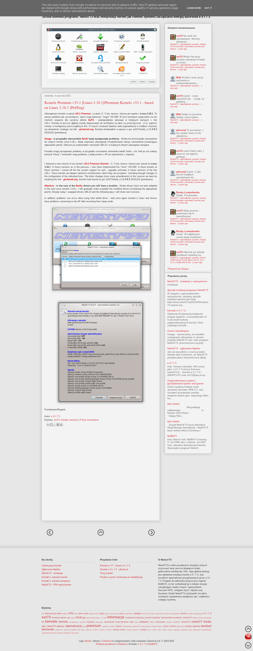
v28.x (154, 630)
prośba (112, 626)
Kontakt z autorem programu (56, 581)
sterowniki (48, 629)
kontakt (83, 622)
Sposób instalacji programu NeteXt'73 (187, 290)
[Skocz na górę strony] (248, 629)
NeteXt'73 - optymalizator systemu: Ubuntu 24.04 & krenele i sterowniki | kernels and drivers (188, 46)
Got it (208, 8)
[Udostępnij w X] (54, 424)
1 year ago (182, 49)
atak (76, 614)
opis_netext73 (49, 626)
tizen (83, 630)
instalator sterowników (162, 617)
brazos (107, 614)
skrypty (188, 626)
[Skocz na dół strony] (248, 645)
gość (73, 618)
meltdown (144, 622)
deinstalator (175, 614)
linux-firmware (122, 622)
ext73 (57, 420)
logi (131, 622)
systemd (67, 630)
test (78, 630)
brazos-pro (115, 614)
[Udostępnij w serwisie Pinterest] (61, 424)
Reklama (122, 644)
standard (206, 626)
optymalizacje (73, 626)
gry (84, 617)
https (97, 618)
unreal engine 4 (133, 630)
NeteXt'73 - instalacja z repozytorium (187, 281)
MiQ (178, 77)
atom (80, 613)
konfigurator (74, 622)
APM (70, 613)
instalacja (129, 617)
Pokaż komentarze (89, 420)
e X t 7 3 (171, 363)
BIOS (97, 614)
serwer (173, 626)
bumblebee (128, 614)
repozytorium (146, 626)
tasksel (73, 630)
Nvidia (207, 621)
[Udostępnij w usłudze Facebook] (58, 424)
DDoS (167, 614)
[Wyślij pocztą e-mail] (48, 424)
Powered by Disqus (178, 268)
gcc (69, 617)
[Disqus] (100, 475)
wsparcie (184, 630)
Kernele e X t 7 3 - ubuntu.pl (114, 569)
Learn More (194, 8)
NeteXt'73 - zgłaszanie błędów (183, 348)
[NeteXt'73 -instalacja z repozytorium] (248, 637)
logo (136, 622)
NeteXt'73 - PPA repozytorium (56, 584)
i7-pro (104, 618)
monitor (169, 622)
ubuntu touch (119, 629)
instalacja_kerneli (143, 617)
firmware (56, 617)
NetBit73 (172, 436)
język (209, 618)
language (99, 622)
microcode (160, 622)
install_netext (197, 618)
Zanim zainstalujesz (178, 330)
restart (154, 626)
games (63, 617)
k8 (43, 622)
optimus (60, 626)
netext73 (197, 621)
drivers (184, 613)
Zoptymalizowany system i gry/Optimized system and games (185, 382)
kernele (64, 420)
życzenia (75, 633)
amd (59, 613)
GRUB (79, 617)
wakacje (176, 630)
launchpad (109, 622)
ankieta (65, 614)
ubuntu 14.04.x (105, 630)
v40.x (165, 630)
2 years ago (183, 143)
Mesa (152, 622)
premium (74, 420)
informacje (115, 617)
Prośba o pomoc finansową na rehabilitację (121, 577)
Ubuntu (87, 641)
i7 (101, 618)
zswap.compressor (64, 633)
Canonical (107, 641)
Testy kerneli (106, 573)
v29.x (159, 630)
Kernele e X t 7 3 (176, 310)
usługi (143, 629)
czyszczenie (160, 614)
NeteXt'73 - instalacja (52, 573)
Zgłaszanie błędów (51, 569)
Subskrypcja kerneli (51, 565)
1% (43, 614)
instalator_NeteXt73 (182, 617)
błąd (102, 613)
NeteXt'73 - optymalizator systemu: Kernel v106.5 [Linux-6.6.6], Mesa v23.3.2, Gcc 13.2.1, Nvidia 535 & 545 (187, 260)
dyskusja (198, 614)
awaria (91, 614)
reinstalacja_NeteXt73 (131, 626)
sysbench (59, 630)
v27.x (149, 630)
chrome (145, 614)
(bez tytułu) (173, 403)
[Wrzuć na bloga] (51, 424)
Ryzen (159, 626)
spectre (196, 626)
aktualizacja (50, 613)
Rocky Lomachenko (188, 192)
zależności (197, 630)
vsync (170, 630)
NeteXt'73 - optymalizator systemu (184, 86)
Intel (205, 618)
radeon (118, 626)
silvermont (181, 626)
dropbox (191, 614)
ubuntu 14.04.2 (92, 630)
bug (121, 613)
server (166, 626)
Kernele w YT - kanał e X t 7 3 (115, 565)
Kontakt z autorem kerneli (54, 577)
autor (86, 613)
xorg (190, 630)
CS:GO (152, 614)
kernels (63, 621)
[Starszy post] (151, 535)
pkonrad (181, 130)
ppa (84, 626)
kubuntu (90, 622)
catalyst (137, 613)
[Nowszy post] (50, 535)
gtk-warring (90, 618)
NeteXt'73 (186, 622)
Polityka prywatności (106, 644)
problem (105, 626)
